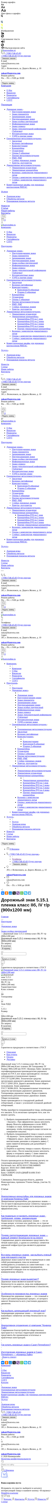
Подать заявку (8, 83)
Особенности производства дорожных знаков (24, 1294)
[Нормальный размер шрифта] (3, 7)
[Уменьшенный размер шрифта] (2, 5)
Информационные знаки (23, 124)
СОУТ (9, 100)
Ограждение (18, 150)
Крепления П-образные (28, 290)
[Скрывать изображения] (2, 37)
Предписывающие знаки (23, 119)
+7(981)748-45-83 (13, 53)
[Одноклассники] (6, 893)
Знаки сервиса (18, 126)
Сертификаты (13, 98)
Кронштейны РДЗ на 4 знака (30, 326)
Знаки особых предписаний (25, 121)
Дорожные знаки (15, 109)
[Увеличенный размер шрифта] (3, 11)
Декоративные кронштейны (25, 170)
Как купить (12, 1054)
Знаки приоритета (20, 114)
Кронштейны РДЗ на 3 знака (30, 324)
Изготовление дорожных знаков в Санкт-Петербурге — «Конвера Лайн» (21, 1353)
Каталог (5, 1382)
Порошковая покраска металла (21, 201)
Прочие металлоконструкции (25, 155)
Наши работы (8, 211)
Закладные (17, 141)
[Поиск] (3, 216)
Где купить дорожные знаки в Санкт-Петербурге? (26, 1345)
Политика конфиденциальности (16, 1459)
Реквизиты (12, 95)
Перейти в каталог (9, 1493)
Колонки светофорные (22, 143)
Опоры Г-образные (21, 153)
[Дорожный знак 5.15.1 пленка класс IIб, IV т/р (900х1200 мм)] (26, 972)
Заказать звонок (8, 58)
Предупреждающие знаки (24, 112)
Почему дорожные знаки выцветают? (20, 1279)
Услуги (4, 192)
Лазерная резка (13, 196)
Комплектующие (20, 146)
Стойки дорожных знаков (24, 160)
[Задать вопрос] (3, 962)
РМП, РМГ (17, 158)
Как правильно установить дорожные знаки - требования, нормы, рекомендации (23, 1217)
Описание (11, 1052)
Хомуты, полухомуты (22, 163)
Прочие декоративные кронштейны (34, 329)
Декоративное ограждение (24, 168)
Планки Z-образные (26, 292)
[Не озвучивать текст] (2, 45)
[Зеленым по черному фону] (2, 28)
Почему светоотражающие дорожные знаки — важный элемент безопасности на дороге (24, 1236)
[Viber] (18, 893)
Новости (5, 206)
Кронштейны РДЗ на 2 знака (30, 321)
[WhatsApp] (21, 893)
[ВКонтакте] (2, 893)
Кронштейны (18, 148)
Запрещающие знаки (21, 116)
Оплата (10, 1057)
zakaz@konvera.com (10, 73)
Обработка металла (15, 199)
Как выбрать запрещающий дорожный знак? (23, 1311)
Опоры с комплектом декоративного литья (32, 177)
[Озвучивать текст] (2, 42)
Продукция (6, 105)
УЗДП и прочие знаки (22, 136)
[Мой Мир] (10, 893)
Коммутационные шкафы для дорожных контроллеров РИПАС (25, 186)
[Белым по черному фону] (2, 19)
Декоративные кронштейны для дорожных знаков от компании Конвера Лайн (26, 1197)
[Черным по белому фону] (2, 16)
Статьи (4, 208)
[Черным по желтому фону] (2, 25)
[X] (14, 893)
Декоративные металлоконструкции (24, 165)
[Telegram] (29, 893)
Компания (6, 86)
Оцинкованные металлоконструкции (24, 138)
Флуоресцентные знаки (23, 133)
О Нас (9, 90)
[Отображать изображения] (2, 33)
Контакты (5, 213)
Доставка (11, 1059)
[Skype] (25, 893)
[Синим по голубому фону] (2, 22)
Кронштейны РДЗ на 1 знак (30, 319)
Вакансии (11, 93)
